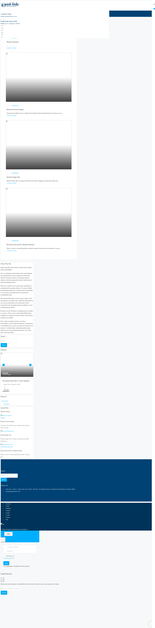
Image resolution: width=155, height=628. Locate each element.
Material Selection (13, 42)
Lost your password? (8, 563)
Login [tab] (8, 538)
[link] (17, 364)
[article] (17, 375)
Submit (4, 597)
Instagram (8, 513)
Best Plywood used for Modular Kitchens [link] (11, 455)
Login (6, 567)
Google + (7, 517)
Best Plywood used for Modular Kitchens (20, 244)
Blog (7, 28)
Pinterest (7, 522)
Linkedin (7, 515)
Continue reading (11, 48)
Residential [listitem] (5, 405)
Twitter (7, 510)
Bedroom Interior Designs (15, 109)
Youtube (7, 519)
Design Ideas (9, 19)
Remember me (10, 560)
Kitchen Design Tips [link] (6, 439)
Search (4, 345)
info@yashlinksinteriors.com (13, 496)
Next (30, 366)
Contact (8, 33)
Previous (4, 366)
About (7, 24)
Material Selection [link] (5, 416)
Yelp (6, 524)
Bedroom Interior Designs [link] (7, 426)
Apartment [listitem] (7, 408)
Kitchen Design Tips (13, 177)
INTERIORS (15, 105)
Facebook (7, 508)
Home (7, 14)
